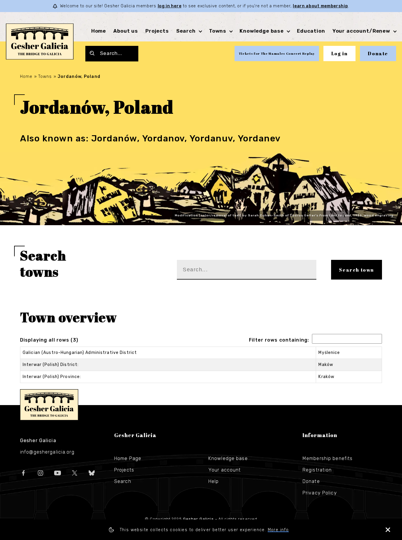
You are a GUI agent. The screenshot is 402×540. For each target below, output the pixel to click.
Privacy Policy (320, 493)
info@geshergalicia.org (47, 452)
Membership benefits (328, 458)
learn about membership (320, 6)
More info (278, 529)
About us (125, 31)
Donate (378, 53)
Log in (339, 53)
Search (186, 31)
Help (213, 481)
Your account (224, 470)
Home (98, 31)
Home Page (127, 458)
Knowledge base (228, 458)
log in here (170, 6)
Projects (157, 31)
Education (311, 31)
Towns (217, 31)
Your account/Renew (361, 31)
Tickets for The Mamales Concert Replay (277, 53)
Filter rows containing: (279, 340)
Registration (317, 470)
